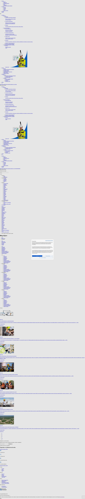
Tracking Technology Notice (49, 240)
